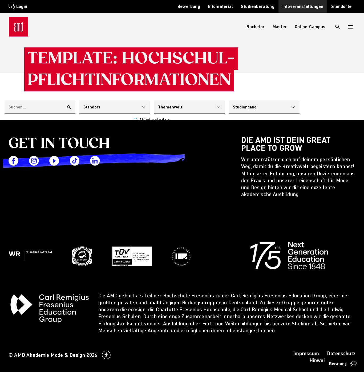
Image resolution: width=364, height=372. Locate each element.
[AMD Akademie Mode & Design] (19, 27)
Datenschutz (341, 353)
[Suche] (338, 27)
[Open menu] (351, 27)
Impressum (306, 353)
